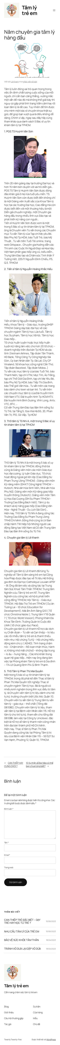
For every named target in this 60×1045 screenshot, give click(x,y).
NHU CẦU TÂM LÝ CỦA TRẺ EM (21, 931)
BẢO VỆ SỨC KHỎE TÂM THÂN (21, 940)
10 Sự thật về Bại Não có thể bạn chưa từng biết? (39, 764)
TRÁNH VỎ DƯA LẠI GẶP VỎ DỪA (22, 948)
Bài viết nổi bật (30, 81)
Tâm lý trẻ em (29, 10)
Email (7, 855)
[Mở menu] (54, 10)
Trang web (8, 867)
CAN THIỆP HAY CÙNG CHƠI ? (13, 764)
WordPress (51, 1039)
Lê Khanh (15, 81)
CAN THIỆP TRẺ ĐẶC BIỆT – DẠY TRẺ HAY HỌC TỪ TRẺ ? (22, 921)
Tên (6, 842)
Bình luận (8, 808)
